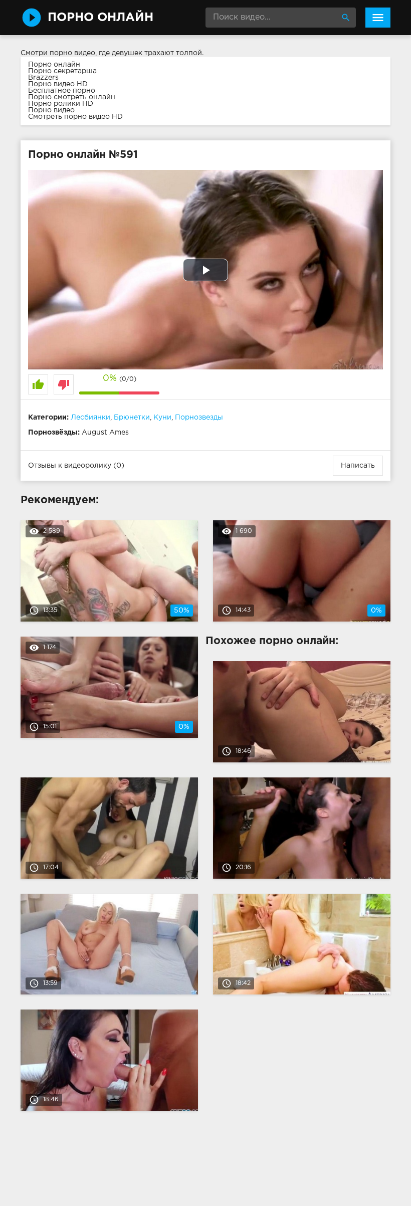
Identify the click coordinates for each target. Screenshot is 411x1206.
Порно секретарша (62, 71)
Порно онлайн (54, 65)
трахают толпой (173, 53)
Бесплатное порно (61, 91)
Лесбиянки (90, 418)
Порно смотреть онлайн (71, 97)
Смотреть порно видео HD (75, 117)
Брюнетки (132, 418)
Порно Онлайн (100, 17)
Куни (162, 418)
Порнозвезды (199, 418)
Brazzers (43, 78)
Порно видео (51, 110)
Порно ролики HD (60, 104)
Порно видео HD (58, 84)
